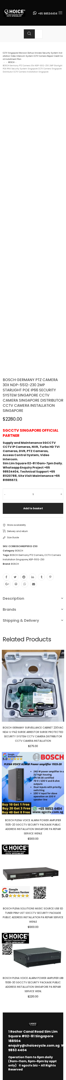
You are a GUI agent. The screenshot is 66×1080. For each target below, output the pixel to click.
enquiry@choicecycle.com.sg (34, 1045)
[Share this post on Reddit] (23, 576)
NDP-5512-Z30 (36, 559)
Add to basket (33, 508)
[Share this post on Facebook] (6, 576)
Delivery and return (17, 531)
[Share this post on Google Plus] (7, 583)
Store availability (16, 525)
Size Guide (13, 537)
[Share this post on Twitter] (15, 576)
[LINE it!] (15, 583)
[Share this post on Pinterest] (50, 576)
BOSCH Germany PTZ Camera (26, 555)
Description (13, 598)
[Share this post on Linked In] (32, 576)
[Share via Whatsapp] (24, 583)
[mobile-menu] (60, 13)
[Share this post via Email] (33, 583)
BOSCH (11, 62)
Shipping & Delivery (21, 620)
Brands (9, 609)
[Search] (29, 34)
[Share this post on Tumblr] (41, 576)
